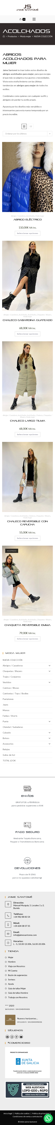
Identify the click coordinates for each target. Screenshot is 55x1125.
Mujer (10, 957)
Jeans (5, 704)
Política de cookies (22, 1113)
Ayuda (11, 984)
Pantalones (8, 699)
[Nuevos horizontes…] (10, 1020)
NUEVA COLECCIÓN (12, 660)
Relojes (6, 749)
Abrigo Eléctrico (28, 220)
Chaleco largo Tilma (27, 421)
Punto (6, 721)
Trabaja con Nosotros (18, 997)
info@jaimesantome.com (25, 935)
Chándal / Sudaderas (13, 727)
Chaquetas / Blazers (44, 315)
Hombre (11, 962)
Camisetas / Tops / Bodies (15, 693)
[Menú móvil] (34, 19)
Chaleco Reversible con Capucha (27, 523)
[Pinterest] (16, 1037)
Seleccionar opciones (27, 233)
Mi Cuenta (12, 970)
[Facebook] (7, 1037)
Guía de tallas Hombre (18, 993)
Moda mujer (39, 216)
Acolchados (30, 216)
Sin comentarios (23, 1009)
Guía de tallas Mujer (17, 988)
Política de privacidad (40, 1113)
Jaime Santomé (10, 70)
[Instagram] (12, 1037)
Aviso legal (8, 1113)
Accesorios (8, 744)
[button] (37, 145)
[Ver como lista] (30, 126)
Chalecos (39, 415)
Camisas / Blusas (11, 688)
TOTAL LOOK (9, 760)
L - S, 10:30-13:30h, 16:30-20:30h (29, 944)
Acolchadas (23, 315)
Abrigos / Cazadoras (18, 216)
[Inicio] (4, 36)
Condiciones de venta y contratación (27, 1116)
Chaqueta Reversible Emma (27, 625)
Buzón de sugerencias (17, 975)
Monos (6, 710)
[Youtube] (21, 1037)
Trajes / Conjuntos (12, 677)
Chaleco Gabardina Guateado (27, 320)
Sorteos (11, 979)
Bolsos (6, 738)
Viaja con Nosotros (16, 966)
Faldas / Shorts (10, 716)
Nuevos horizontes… (27, 1018)
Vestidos (7, 682)
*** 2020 (9, 1005)
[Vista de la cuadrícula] (24, 126)
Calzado (7, 732)
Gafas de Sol (9, 755)
